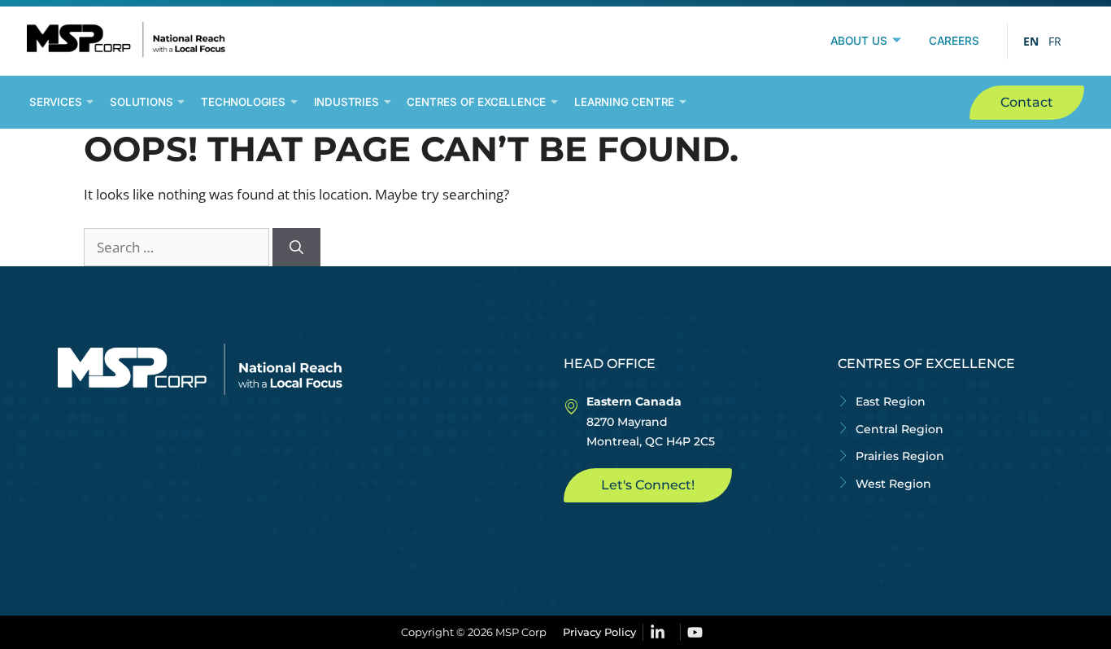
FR (1054, 41)
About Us (858, 40)
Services (55, 101)
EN (1031, 41)
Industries (346, 101)
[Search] (296, 247)
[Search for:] (178, 247)
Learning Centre (624, 101)
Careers (954, 40)
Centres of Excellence (476, 101)
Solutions (141, 101)
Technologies (243, 101)
